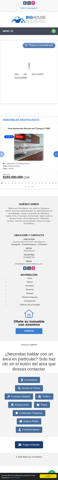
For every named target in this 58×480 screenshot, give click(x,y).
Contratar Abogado (20, 396)
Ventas (30, 282)
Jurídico (47, 396)
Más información (15, 477)
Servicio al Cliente (31, 388)
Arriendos (29, 286)
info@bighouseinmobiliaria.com (29, 264)
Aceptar (48, 476)
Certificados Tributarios (31, 413)
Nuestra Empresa (30, 297)
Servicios (30, 289)
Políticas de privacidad (30, 305)
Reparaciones (22, 405)
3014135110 (29, 251)
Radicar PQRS (31, 421)
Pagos (44, 405)
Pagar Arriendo (31, 444)
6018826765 (29, 257)
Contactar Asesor (30, 429)
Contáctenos (29, 301)
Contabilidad (30, 380)
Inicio (29, 278)
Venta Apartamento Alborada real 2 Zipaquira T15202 (29, 128)
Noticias (29, 293)
